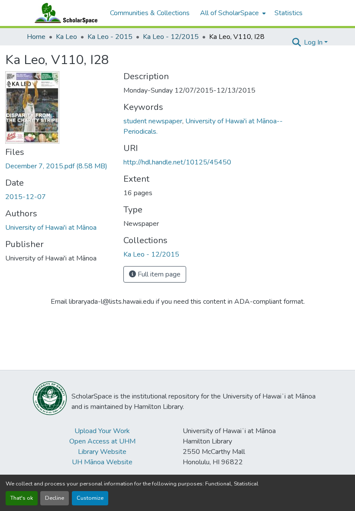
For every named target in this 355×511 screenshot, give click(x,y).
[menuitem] (232, 13)
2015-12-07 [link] (25, 197)
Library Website (102, 451)
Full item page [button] (158, 274)
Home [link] (36, 37)
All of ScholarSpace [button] (229, 13)
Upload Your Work (102, 431)
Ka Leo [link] (66, 37)
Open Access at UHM (102, 441)
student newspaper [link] (152, 121)
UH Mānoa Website (102, 462)
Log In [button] (314, 42)
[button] (64, 13)
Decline (54, 498)
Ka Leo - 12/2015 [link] (171, 37)
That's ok (21, 498)
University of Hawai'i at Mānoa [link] (51, 227)
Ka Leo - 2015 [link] (109, 37)
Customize (90, 498)
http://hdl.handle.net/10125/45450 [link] (177, 162)
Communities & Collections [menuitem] (150, 13)
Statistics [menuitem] (288, 13)
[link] (59, 166)
